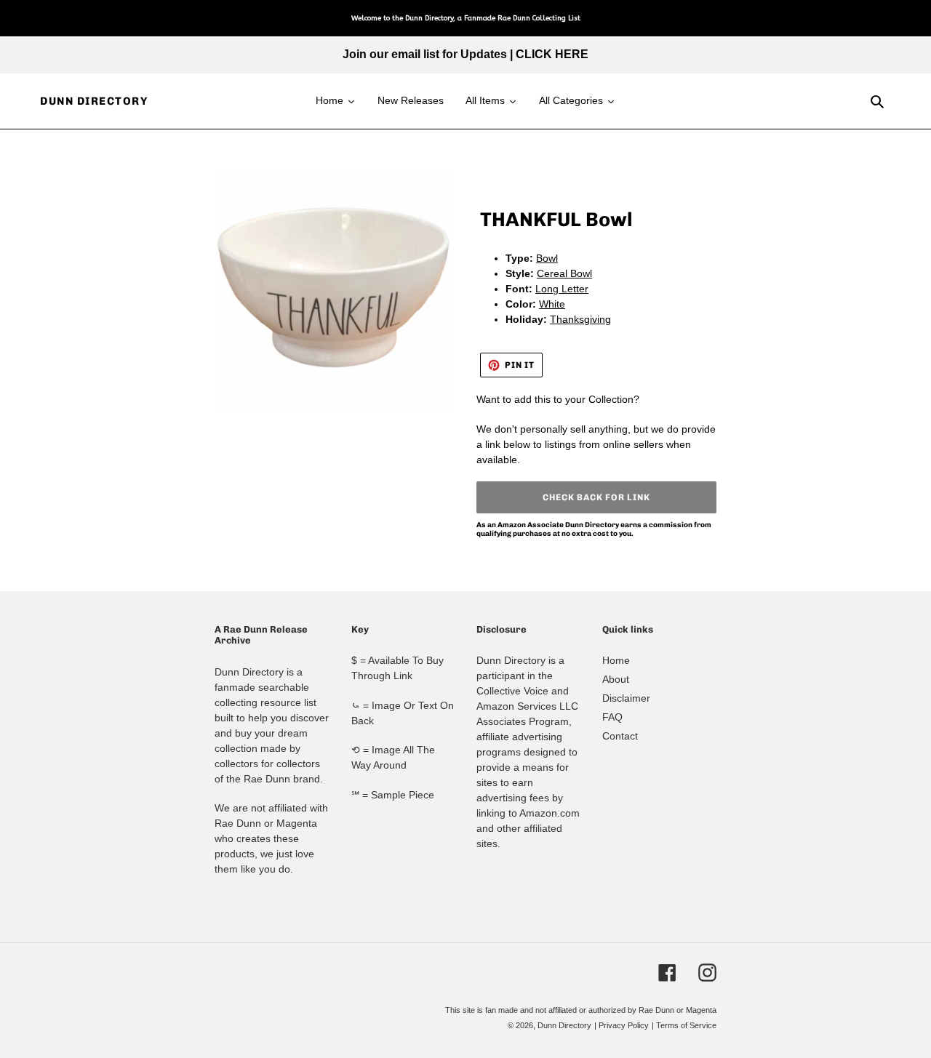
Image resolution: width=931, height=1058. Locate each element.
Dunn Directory (94, 101)
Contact (620, 736)
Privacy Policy (624, 1025)
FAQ (612, 717)
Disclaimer (626, 698)
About (615, 679)
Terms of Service (686, 1025)
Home (616, 660)
